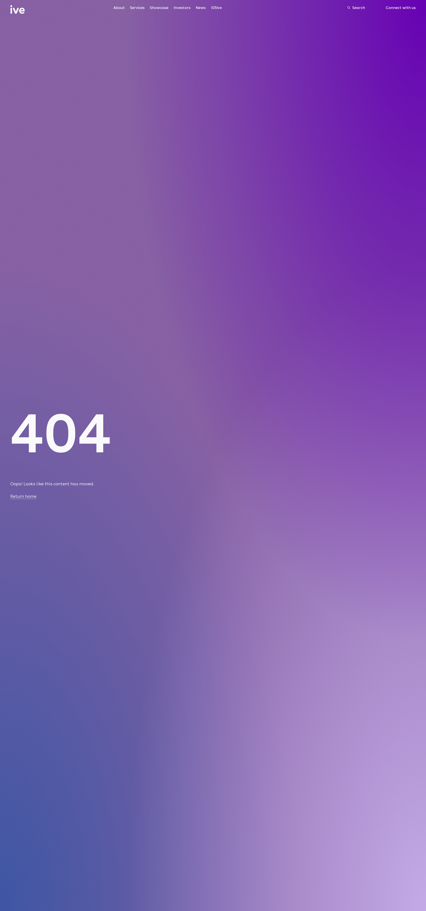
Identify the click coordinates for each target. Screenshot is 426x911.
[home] (17, 9)
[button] (119, 7)
